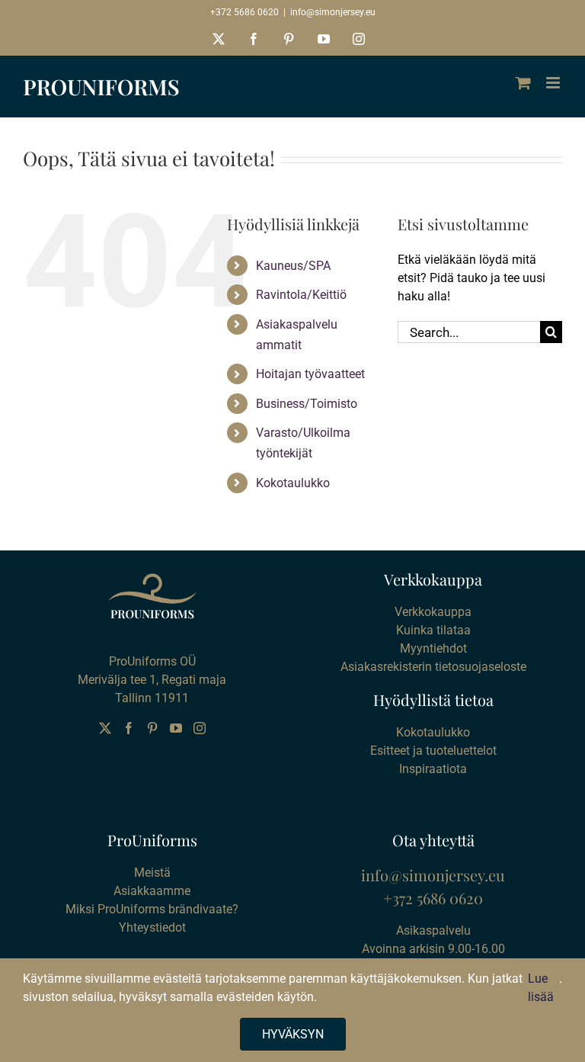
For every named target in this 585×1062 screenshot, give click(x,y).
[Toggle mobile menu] (554, 83)
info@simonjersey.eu (333, 12)
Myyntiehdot (433, 648)
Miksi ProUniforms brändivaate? (152, 909)
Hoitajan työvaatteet (310, 374)
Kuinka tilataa (433, 630)
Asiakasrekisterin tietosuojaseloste (433, 666)
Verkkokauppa (433, 612)
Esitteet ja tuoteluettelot (433, 750)
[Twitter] (105, 728)
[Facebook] (129, 728)
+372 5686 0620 (244, 12)
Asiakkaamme (151, 891)
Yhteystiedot (152, 927)
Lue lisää (541, 987)
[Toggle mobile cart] (523, 83)
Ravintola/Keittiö (301, 294)
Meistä (152, 872)
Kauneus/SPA (293, 265)
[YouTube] (176, 728)
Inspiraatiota (433, 769)
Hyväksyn (293, 1034)
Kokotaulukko (293, 483)
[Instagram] (199, 728)
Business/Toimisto (306, 403)
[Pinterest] (152, 728)
